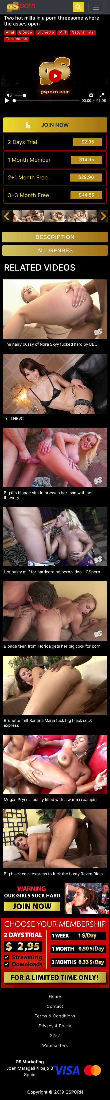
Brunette (45, 32)
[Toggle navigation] (95, 7)
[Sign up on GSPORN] (55, 898)
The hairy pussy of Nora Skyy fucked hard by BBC (50, 344)
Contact (55, 1006)
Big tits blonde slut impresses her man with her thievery (48, 495)
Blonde (25, 32)
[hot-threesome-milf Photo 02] (33, 215)
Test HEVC (14, 418)
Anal (10, 32)
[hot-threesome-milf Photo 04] (77, 215)
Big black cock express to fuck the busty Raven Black (54, 874)
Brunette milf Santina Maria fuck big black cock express (48, 723)
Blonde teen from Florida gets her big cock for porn (52, 646)
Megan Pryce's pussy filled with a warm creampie (50, 799)
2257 (55, 1035)
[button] (6, 216)
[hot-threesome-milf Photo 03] (55, 215)
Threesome (16, 39)
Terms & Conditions (55, 1015)
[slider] (46, 100)
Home (55, 996)
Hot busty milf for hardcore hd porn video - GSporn (52, 572)
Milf (62, 32)
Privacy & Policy (55, 1025)
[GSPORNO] (21, 7)
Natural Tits (83, 32)
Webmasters (55, 1045)
